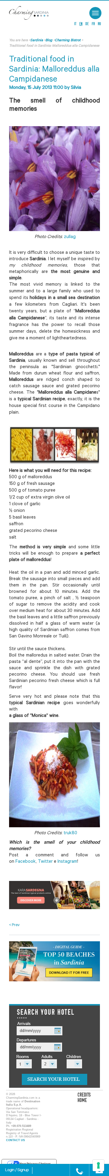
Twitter (45, 862)
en (80, 24)
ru (99, 24)
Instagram (67, 862)
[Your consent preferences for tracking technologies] (98, 1165)
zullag (70, 237)
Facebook (25, 862)
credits (84, 1095)
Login (10, 1170)
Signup (23, 1170)
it (75, 24)
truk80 (69, 833)
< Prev (14, 925)
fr (93, 24)
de (87, 24)
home (82, 1100)
